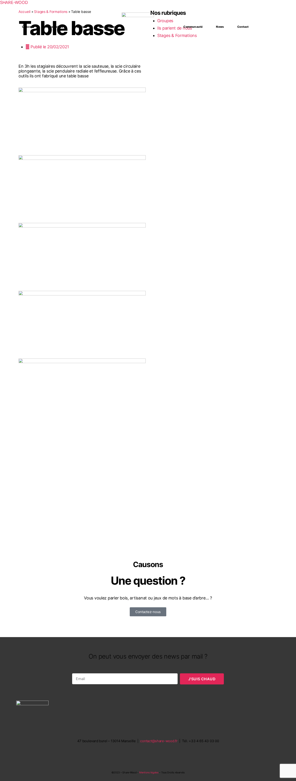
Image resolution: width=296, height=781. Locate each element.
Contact (243, 26)
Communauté (193, 26)
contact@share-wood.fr (158, 741)
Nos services (54, 26)
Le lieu (81, 26)
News (220, 26)
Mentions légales (149, 772)
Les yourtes (107, 26)
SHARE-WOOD (14, 2)
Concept (28, 26)
